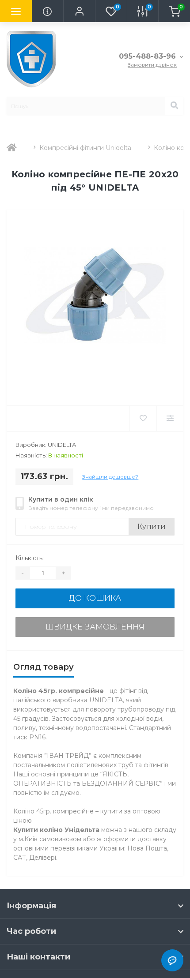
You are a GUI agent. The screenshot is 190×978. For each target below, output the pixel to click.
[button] (79, 11)
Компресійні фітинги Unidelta (85, 148)
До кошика (95, 598)
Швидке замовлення (95, 627)
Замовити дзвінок (152, 64)
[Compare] (169, 418)
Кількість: (29, 558)
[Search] (174, 106)
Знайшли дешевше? (110, 476)
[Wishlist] (142, 418)
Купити (151, 526)
